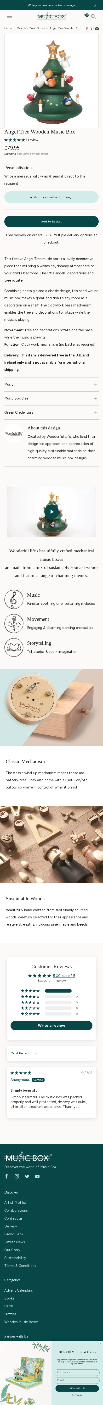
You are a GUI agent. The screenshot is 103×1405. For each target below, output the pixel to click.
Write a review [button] (51, 1025)
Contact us (13, 1218)
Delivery (10, 1226)
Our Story (12, 1250)
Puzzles (10, 1314)
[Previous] (8, 5)
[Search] (93, 16)
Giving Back (13, 1234)
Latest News (14, 1242)
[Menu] (9, 16)
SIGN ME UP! (77, 1388)
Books (9, 1298)
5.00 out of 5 (64, 976)
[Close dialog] (100, 1343)
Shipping (10, 153)
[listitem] (49, 5)
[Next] (95, 5)
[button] (15, 140)
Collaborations (16, 1210)
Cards (9, 1306)
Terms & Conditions (20, 1266)
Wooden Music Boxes (31, 28)
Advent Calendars (18, 1290)
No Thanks (77, 1395)
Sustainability (15, 1258)
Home (8, 28)
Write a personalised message (52, 197)
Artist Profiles (15, 1202)
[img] (21, 1073)
